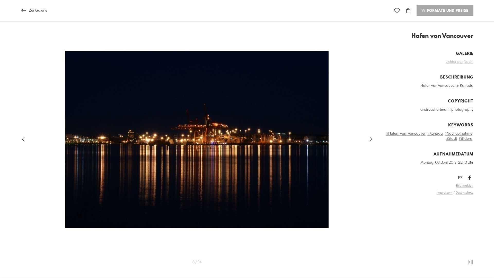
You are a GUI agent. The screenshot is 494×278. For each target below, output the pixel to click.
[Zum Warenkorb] (408, 10)
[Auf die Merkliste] (397, 10)
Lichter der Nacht (459, 62)
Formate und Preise (447, 11)
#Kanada (435, 133)
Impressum (445, 192)
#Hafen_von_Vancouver (406, 133)
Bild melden (464, 185)
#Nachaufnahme (458, 133)
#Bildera (465, 139)
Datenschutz (464, 192)
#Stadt (451, 139)
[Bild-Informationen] (470, 262)
